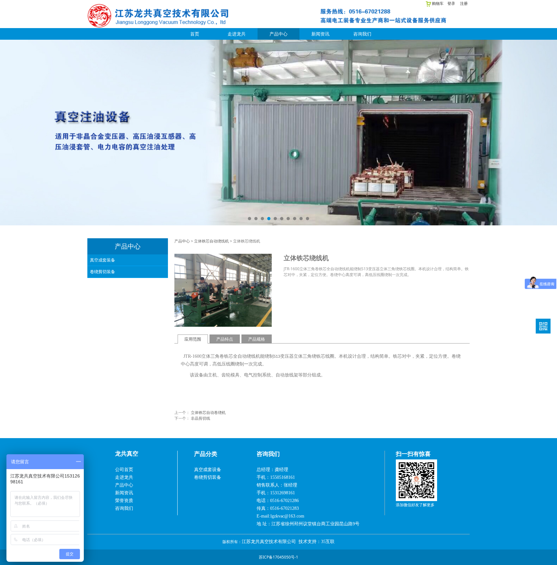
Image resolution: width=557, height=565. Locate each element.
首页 (194, 34)
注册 (464, 3)
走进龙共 (237, 34)
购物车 (438, 3)
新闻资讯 (320, 34)
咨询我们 (362, 34)
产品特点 (224, 339)
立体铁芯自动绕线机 (211, 241)
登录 (451, 3)
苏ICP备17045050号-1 (278, 557)
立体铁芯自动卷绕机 (208, 412)
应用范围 (192, 339)
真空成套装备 (102, 260)
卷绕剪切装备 (102, 271)
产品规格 (256, 339)
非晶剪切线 (200, 418)
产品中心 (278, 34)
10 (307, 218)
